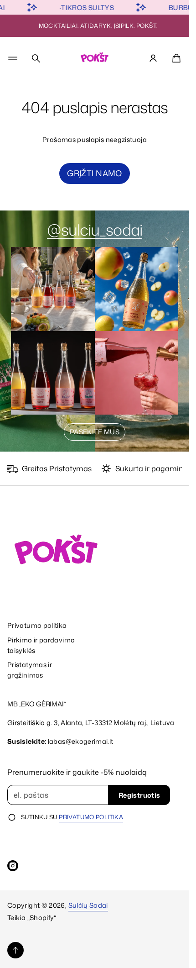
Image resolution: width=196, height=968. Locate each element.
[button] (36, 58)
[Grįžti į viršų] (15, 950)
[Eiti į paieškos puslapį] (36, 58)
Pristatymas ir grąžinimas (29, 670)
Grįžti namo (94, 173)
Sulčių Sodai (88, 905)
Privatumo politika (37, 625)
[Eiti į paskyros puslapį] (153, 58)
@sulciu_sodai (94, 230)
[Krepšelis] (175, 58)
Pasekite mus (94, 432)
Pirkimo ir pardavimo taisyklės (41, 645)
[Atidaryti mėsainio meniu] (12, 58)
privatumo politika (91, 817)
